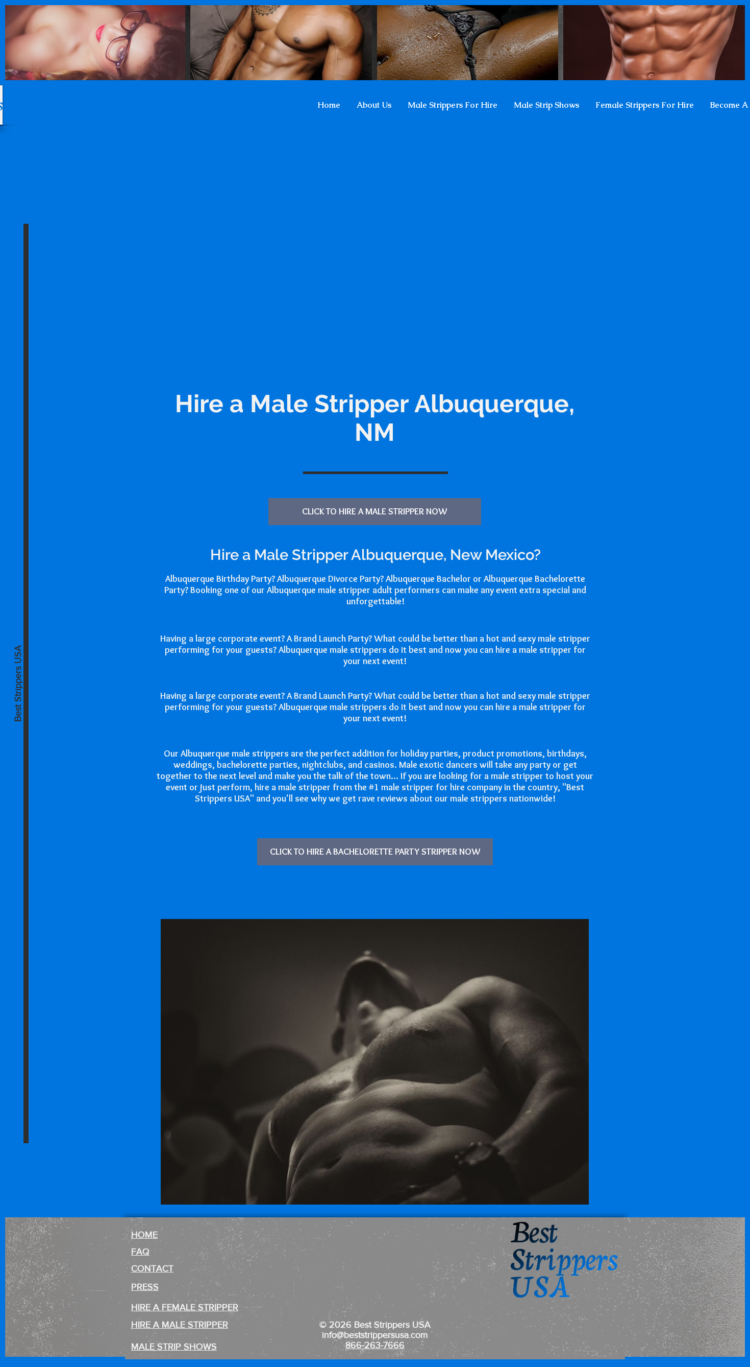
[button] (373, 105)
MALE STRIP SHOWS (174, 1346)
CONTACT (152, 1268)
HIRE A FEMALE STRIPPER (184, 1307)
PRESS (145, 1287)
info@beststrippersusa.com (375, 1335)
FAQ (140, 1251)
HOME (144, 1235)
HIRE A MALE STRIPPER (179, 1324)
